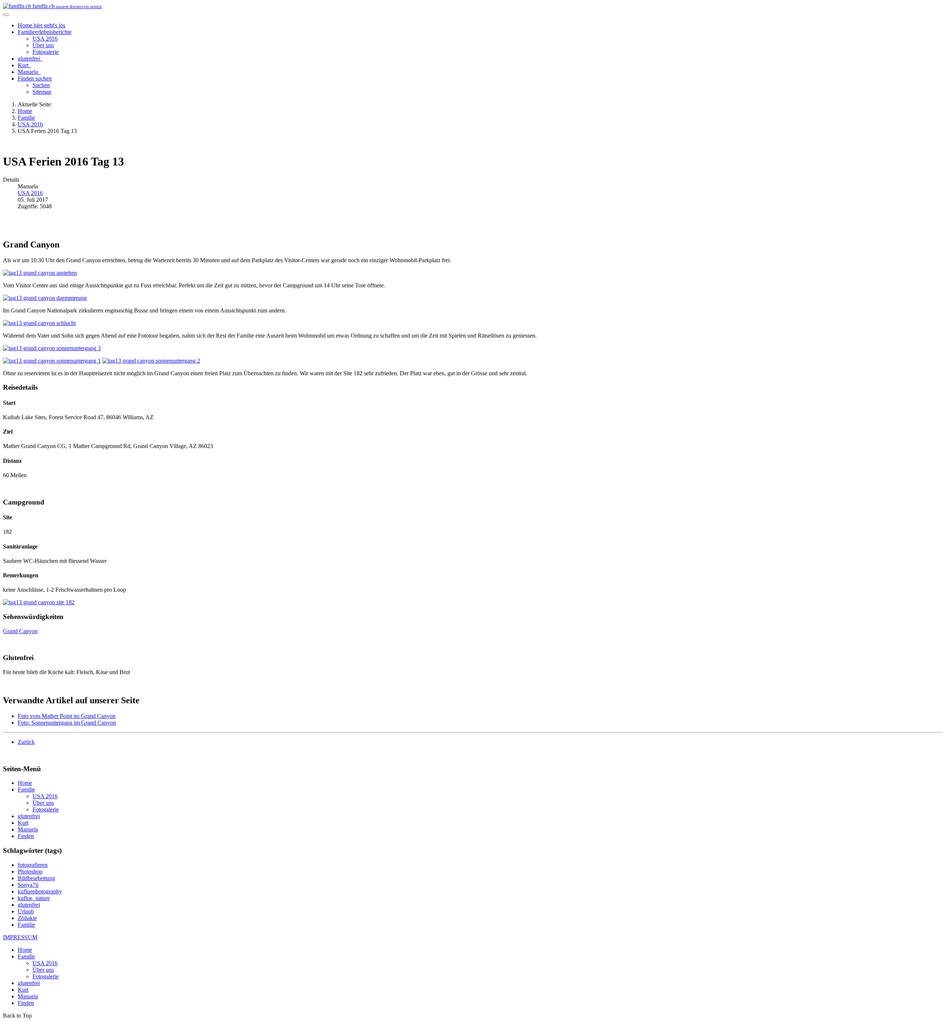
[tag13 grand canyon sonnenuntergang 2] (151, 361)
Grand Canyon (20, 631)
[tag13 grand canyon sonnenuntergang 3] (52, 348)
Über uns (43, 45)
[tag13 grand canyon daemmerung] (45, 298)
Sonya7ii (28, 885)
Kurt (24, 65)
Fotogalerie (45, 52)
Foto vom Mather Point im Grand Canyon (67, 716)
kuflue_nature (34, 898)
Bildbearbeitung (36, 878)
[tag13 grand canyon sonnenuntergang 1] (52, 361)
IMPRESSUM (20, 937)
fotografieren (33, 865)
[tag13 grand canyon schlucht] (39, 323)
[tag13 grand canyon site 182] (39, 602)
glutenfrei (29, 58)
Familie (45, 32)
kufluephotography (40, 891)
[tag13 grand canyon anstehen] (40, 273)
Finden (35, 78)
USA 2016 (45, 38)
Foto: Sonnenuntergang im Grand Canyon (67, 722)
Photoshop (30, 871)
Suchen (41, 85)
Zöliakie (27, 918)
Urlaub (26, 911)
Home (41, 25)
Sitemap (41, 92)
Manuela (28, 72)
